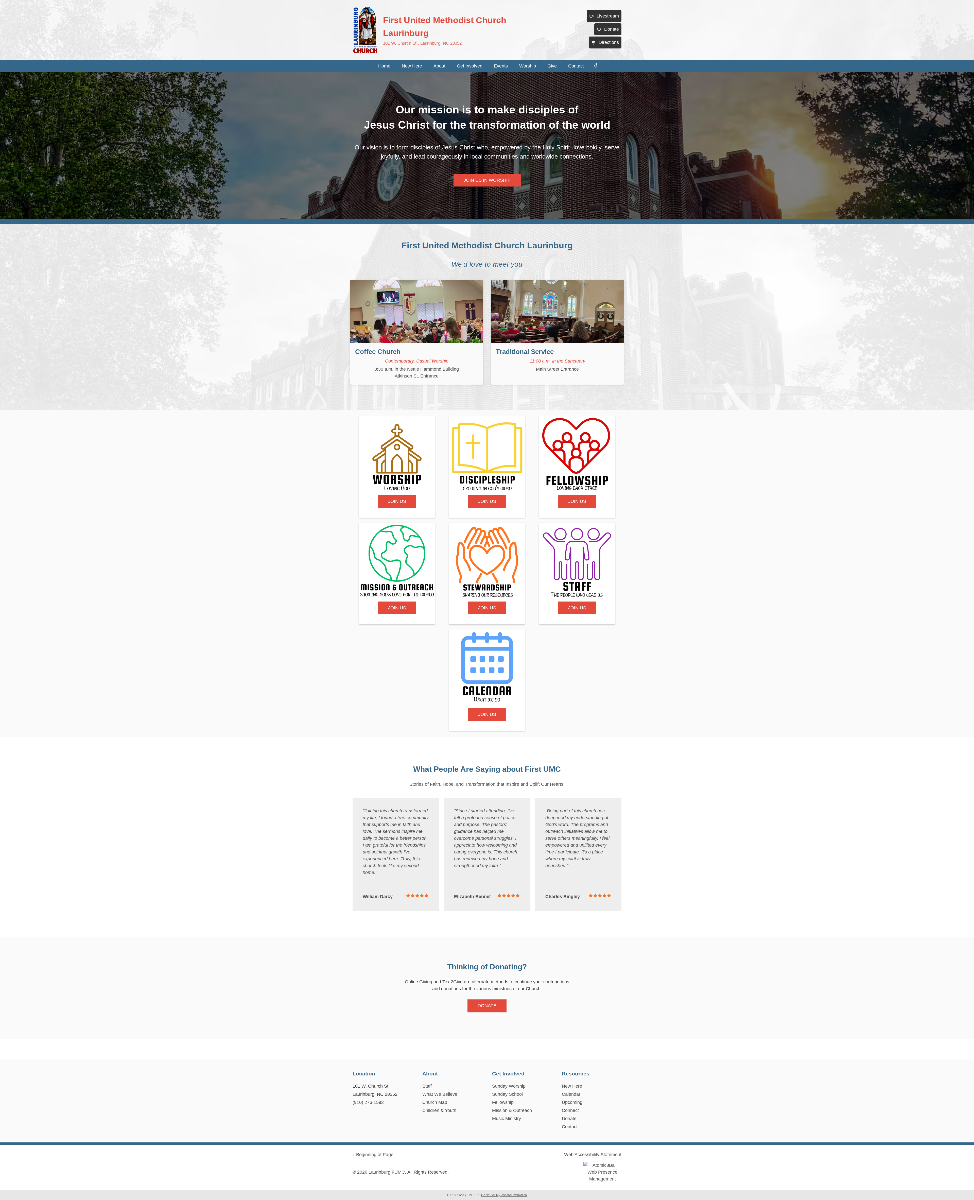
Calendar (571, 1094)
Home (384, 65)
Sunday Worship (509, 1086)
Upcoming (572, 1102)
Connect (570, 1110)
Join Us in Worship (487, 180)
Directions (609, 42)
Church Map (434, 1102)
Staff (427, 1086)
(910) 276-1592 (368, 1102)
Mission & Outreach (512, 1110)
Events (501, 65)
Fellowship (503, 1102)
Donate (611, 29)
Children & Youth (439, 1110)
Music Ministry (506, 1118)
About (439, 65)
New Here (412, 65)
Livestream (608, 16)
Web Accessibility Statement (592, 1154)
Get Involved (469, 65)
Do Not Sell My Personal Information (504, 1195)
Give (552, 65)
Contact (576, 65)
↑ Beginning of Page (373, 1154)
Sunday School (507, 1094)
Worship (527, 65)
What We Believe (439, 1094)
